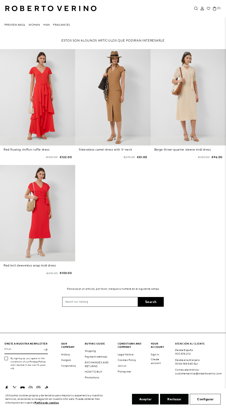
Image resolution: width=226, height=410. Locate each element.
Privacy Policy (38, 361)
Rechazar (174, 399)
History (65, 354)
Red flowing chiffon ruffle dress (27, 149)
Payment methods (96, 356)
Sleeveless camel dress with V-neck (105, 149)
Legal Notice (126, 354)
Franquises (124, 371)
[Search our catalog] (196, 8)
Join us (122, 365)
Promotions (92, 377)
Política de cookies (46, 402)
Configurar (205, 399)
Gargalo (66, 360)
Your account (157, 345)
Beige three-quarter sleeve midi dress (182, 149)
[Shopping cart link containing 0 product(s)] (214, 8)
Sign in (155, 354)
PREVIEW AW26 (14, 24)
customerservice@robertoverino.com (198, 373)
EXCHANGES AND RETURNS (97, 364)
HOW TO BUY (94, 371)
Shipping (90, 351)
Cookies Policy (127, 360)
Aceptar (145, 399)
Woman (34, 24)
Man (46, 24)
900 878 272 (183, 353)
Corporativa (68, 365)
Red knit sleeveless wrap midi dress (30, 265)
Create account (156, 361)
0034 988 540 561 (186, 363)
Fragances (61, 24)
